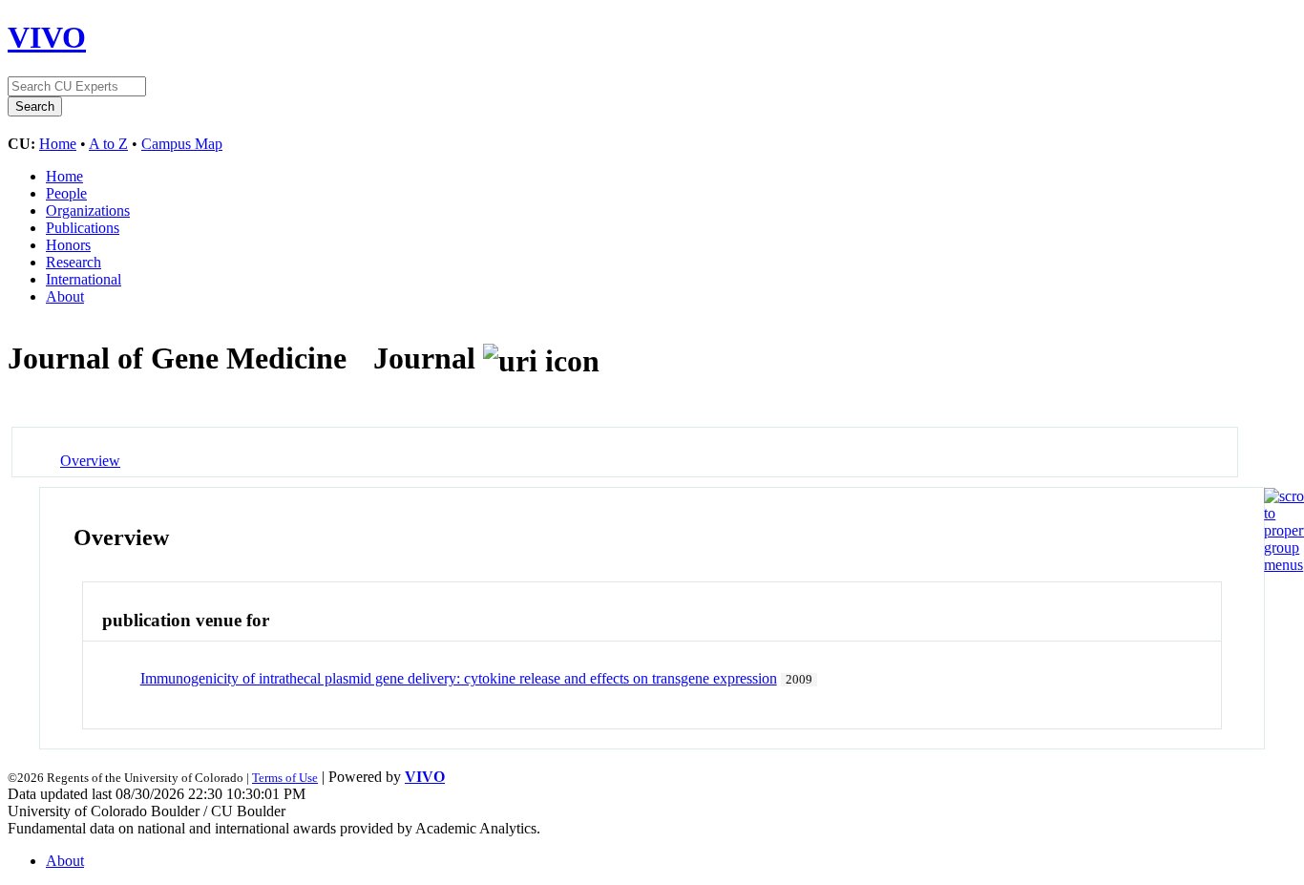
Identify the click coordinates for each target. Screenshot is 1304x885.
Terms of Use (285, 777)
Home (57, 144)
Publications (82, 228)
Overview (90, 461)
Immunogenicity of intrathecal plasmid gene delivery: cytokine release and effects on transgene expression (458, 678)
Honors (68, 245)
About (65, 296)
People (66, 193)
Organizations (88, 210)
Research (73, 262)
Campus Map (181, 144)
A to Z (108, 144)
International (83, 279)
